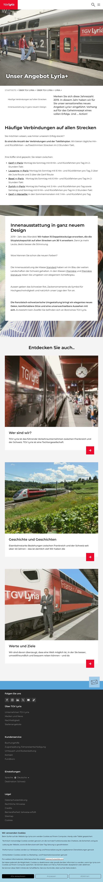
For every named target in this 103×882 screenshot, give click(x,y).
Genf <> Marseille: (18, 194)
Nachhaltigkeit (12, 720)
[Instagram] (12, 700)
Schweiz (21, 781)
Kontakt (9, 755)
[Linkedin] (18, 700)
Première (71, 271)
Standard (51, 267)
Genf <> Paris (15, 163)
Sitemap (9, 816)
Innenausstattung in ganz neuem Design (27, 107)
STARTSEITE (10, 90)
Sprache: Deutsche (16, 777)
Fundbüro (10, 759)
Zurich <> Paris (16, 186)
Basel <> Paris (16, 178)
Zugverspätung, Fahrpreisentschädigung (25, 747)
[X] (23, 700)
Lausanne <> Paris (18, 170)
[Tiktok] (34, 700)
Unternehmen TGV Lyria (17, 712)
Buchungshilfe (12, 742)
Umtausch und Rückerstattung (20, 751)
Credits (8, 808)
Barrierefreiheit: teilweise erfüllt (20, 812)
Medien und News (14, 716)
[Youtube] (28, 700)
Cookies (9, 820)
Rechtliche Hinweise (15, 804)
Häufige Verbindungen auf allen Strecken (27, 99)
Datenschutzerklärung (16, 800)
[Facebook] (7, 700)
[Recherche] (93, 4)
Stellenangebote (13, 724)
